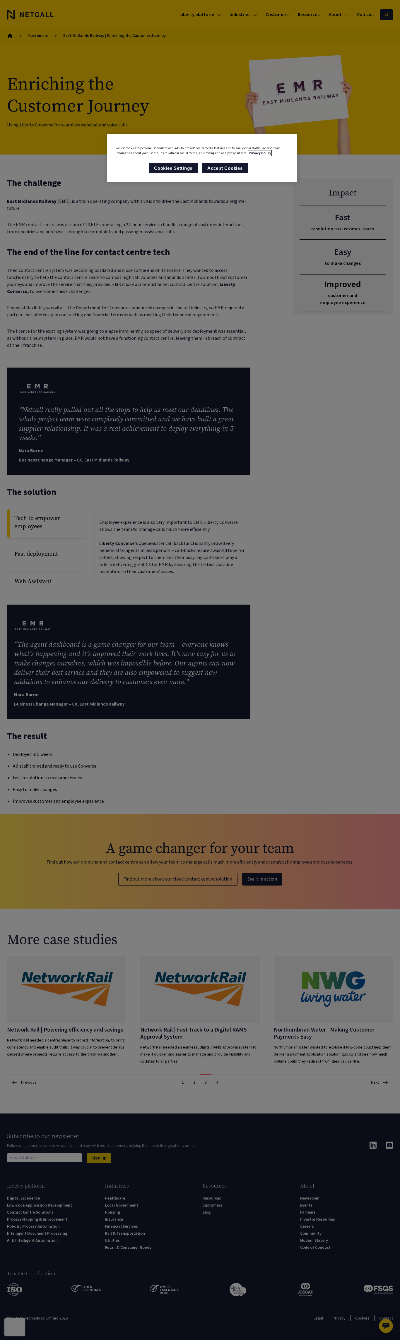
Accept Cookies (225, 168)
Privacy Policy (260, 153)
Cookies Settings (173, 168)
